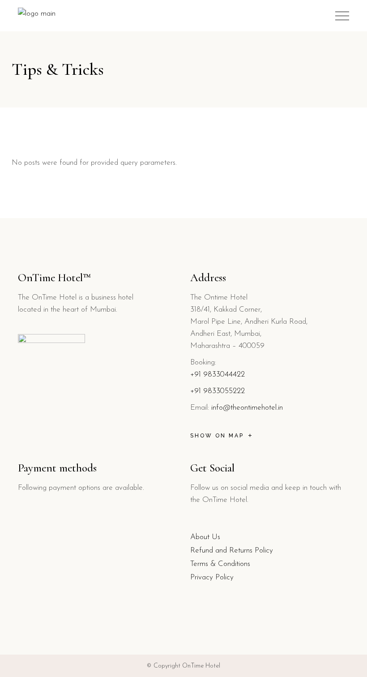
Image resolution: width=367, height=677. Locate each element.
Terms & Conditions (220, 564)
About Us (205, 537)
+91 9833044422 (217, 374)
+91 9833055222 (217, 391)
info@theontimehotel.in (247, 407)
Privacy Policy (212, 577)
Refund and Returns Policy (231, 550)
